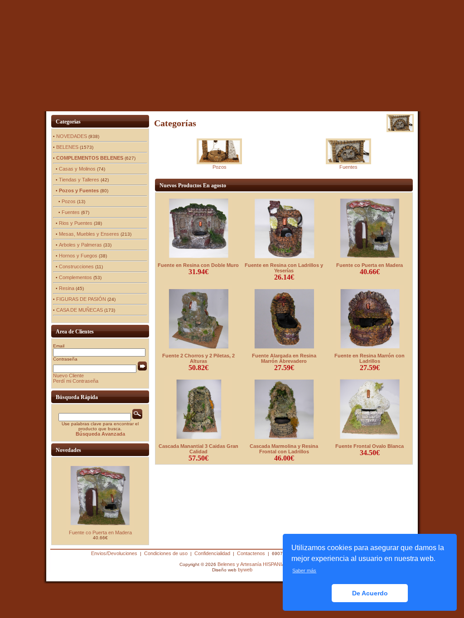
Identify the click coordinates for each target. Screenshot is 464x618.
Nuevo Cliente (68, 375)
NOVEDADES (71, 136)
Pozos (69, 201)
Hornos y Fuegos (78, 255)
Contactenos (251, 553)
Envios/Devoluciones (114, 553)
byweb (245, 569)
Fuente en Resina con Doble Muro (198, 265)
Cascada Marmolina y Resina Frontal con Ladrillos (284, 448)
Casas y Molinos (77, 168)
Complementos (75, 277)
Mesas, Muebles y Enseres (89, 234)
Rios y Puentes (75, 223)
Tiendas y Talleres (79, 179)
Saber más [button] (304, 570)
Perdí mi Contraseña (75, 381)
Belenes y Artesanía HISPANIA (251, 564)
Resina (66, 288)
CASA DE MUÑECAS (79, 310)
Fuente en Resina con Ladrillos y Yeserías (284, 267)
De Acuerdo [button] (370, 593)
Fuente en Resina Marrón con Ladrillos (369, 358)
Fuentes (71, 212)
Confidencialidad (212, 553)
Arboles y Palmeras (80, 244)
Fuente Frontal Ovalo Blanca (369, 446)
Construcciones (76, 266)
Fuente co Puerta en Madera (100, 532)
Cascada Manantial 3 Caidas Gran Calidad (198, 448)
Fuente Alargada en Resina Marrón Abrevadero (284, 358)
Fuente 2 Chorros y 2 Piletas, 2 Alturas (198, 358)
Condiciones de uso (166, 553)
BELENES (67, 147)
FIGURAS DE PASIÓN (81, 299)
